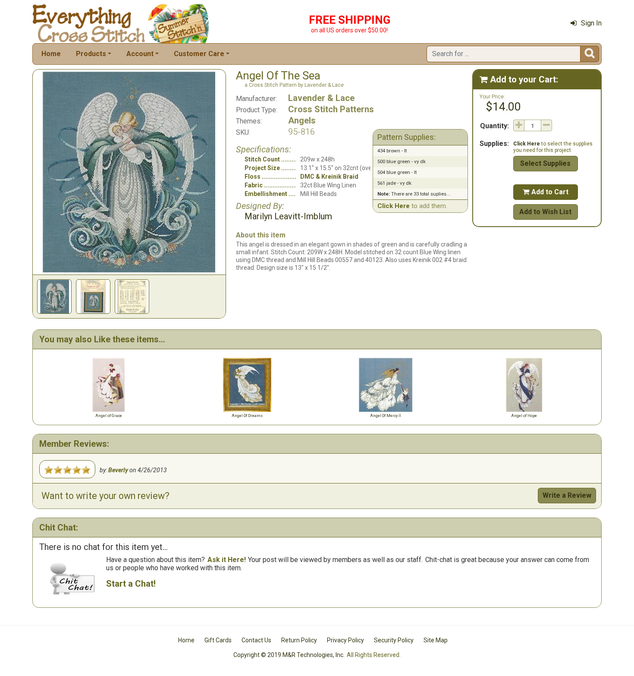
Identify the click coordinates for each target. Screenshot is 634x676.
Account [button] (140, 54)
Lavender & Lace (321, 98)
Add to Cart (545, 192)
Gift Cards (218, 640)
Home (51, 54)
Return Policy (299, 640)
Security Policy (394, 640)
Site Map (436, 640)
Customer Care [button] (199, 54)
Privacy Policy (345, 640)
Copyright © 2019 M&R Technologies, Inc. (289, 654)
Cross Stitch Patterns (331, 109)
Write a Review (567, 495)
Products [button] (91, 54)
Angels (302, 120)
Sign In (591, 23)
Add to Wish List (545, 212)
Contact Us (256, 640)
